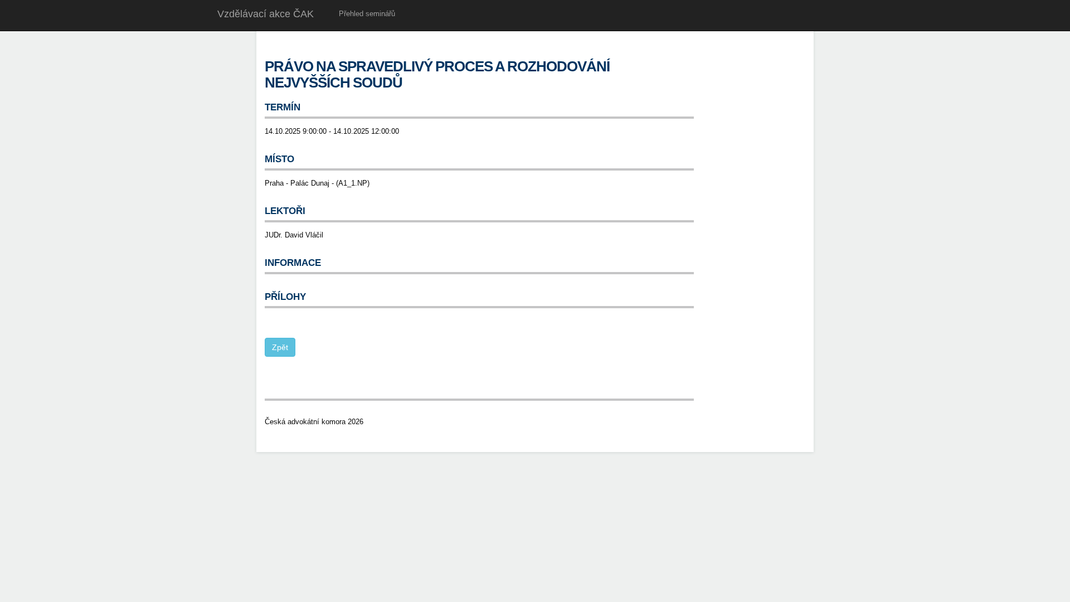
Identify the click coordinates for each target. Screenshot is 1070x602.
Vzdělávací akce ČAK (265, 14)
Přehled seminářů (367, 13)
